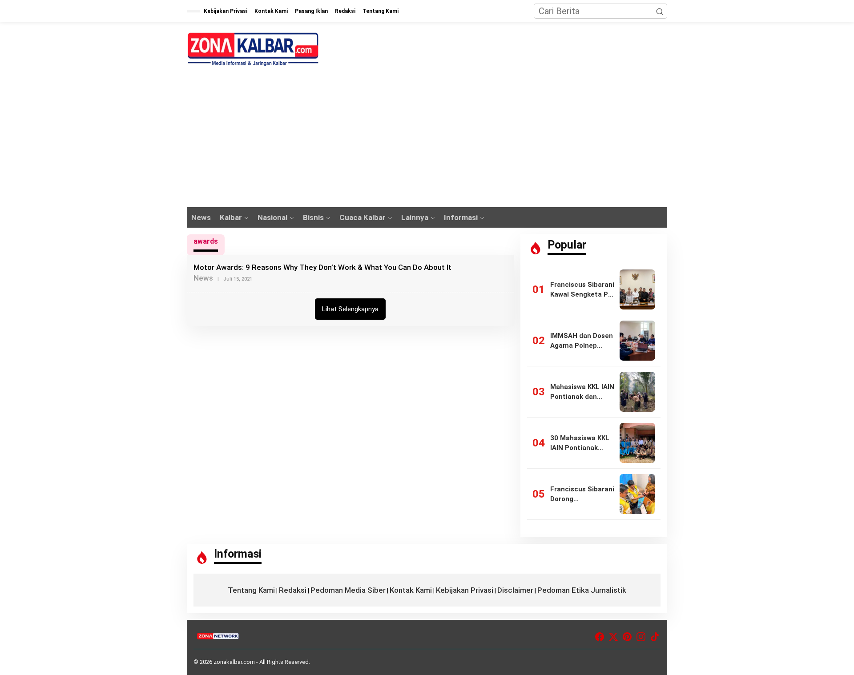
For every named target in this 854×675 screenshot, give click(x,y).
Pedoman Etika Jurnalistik (581, 590)
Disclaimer (515, 590)
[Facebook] (599, 637)
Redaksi (292, 590)
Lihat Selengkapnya (350, 309)
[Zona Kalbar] (253, 49)
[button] (659, 11)
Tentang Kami (251, 590)
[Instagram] (641, 637)
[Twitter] (613, 637)
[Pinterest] (627, 637)
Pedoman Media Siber (348, 590)
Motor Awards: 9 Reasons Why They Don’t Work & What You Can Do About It (322, 267)
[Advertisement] (427, 140)
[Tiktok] (655, 637)
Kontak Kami (411, 590)
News (203, 277)
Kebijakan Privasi (464, 590)
